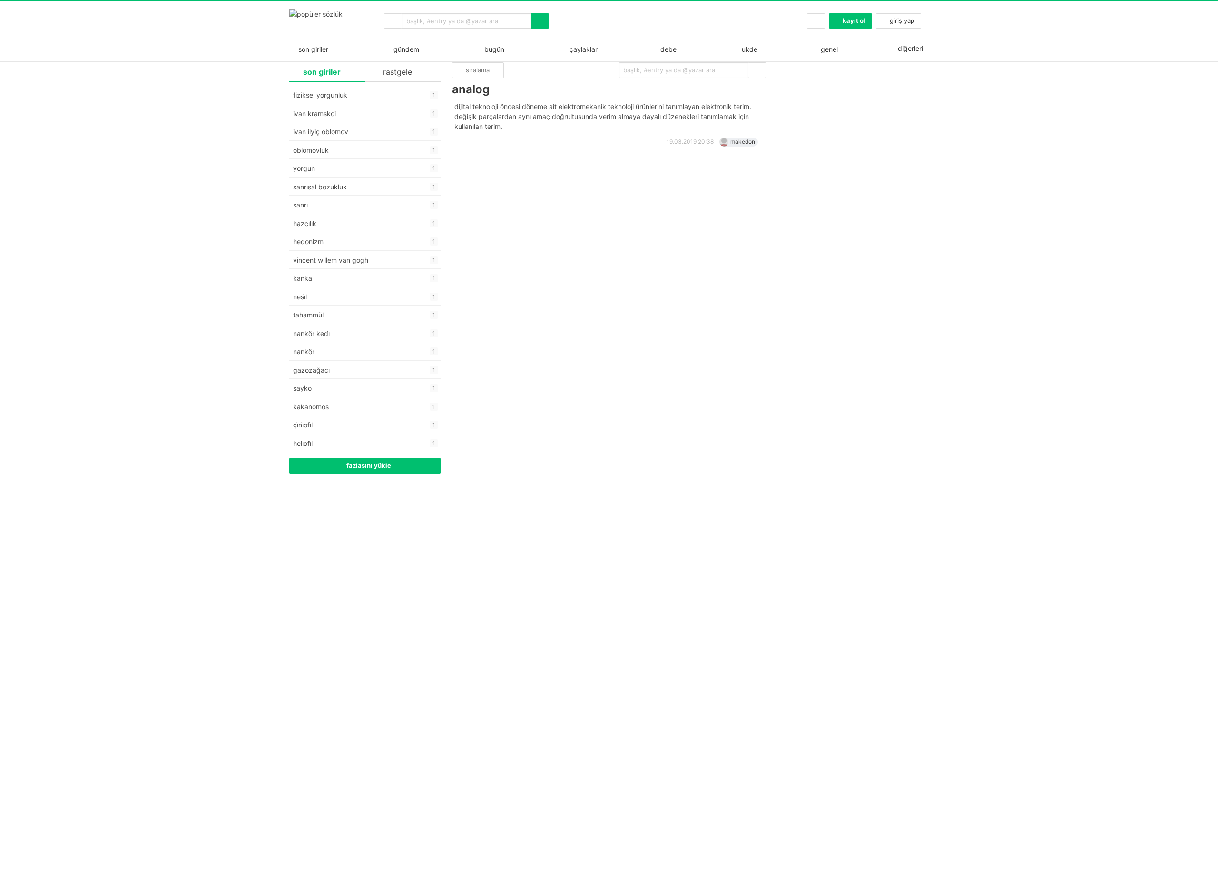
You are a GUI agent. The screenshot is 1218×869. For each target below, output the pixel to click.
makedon (742, 141)
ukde (747, 49)
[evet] (757, 70)
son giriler (311, 49)
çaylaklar (582, 49)
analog (471, 89)
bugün (492, 49)
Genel (828, 49)
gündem (404, 49)
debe (667, 49)
